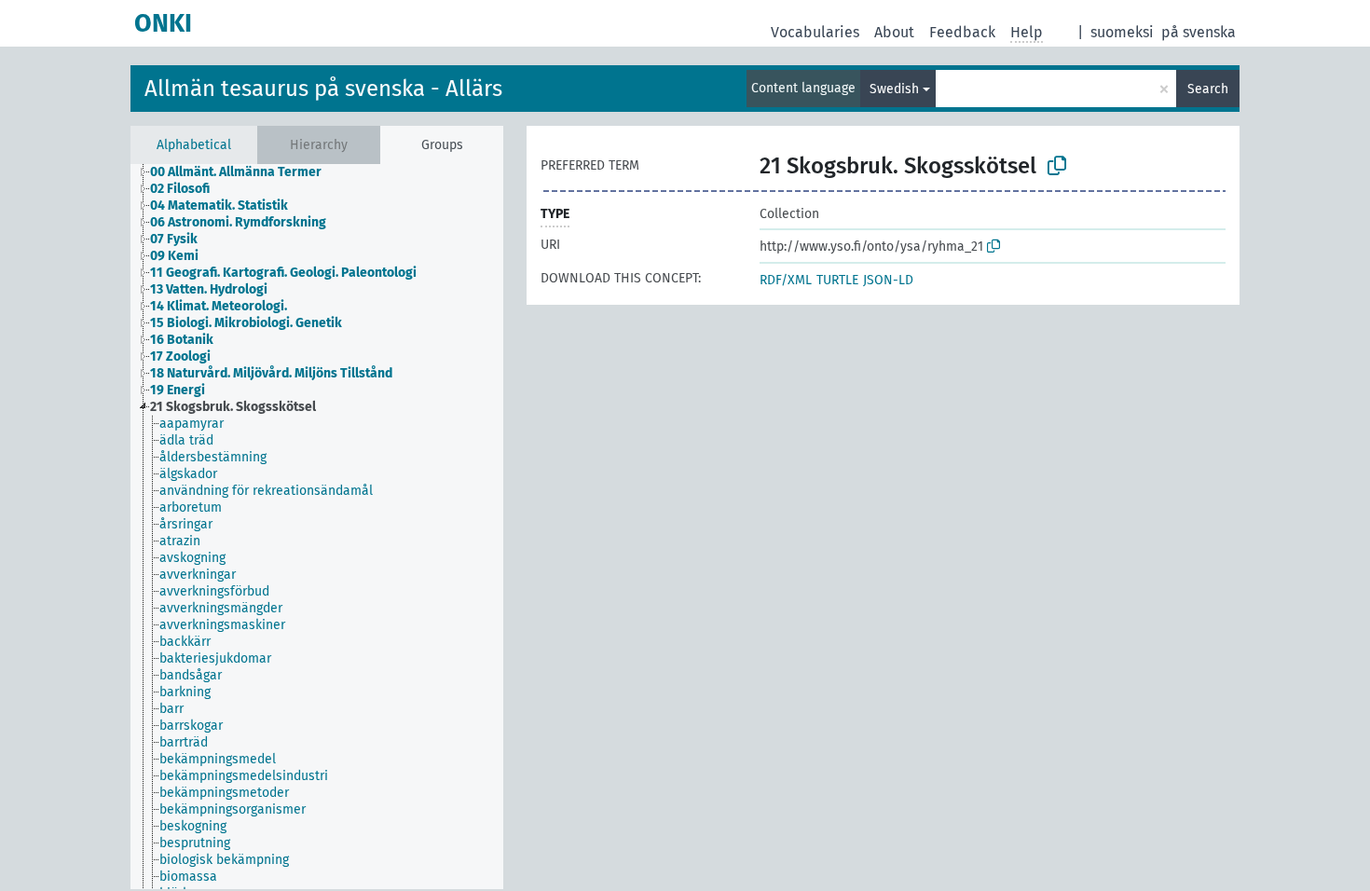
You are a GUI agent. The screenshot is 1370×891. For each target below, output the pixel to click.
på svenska (1198, 32)
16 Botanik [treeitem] (181, 340)
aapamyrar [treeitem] (191, 424)
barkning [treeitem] (185, 692)
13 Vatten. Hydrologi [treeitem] (208, 289)
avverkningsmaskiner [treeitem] (222, 625)
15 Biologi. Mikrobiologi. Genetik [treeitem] (246, 323)
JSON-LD (888, 280)
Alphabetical (194, 145)
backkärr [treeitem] (185, 642)
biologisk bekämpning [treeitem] (224, 860)
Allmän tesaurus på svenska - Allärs (323, 88)
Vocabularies (815, 32)
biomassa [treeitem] (188, 876)
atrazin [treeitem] (179, 541)
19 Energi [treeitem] (177, 390)
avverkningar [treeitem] (197, 575)
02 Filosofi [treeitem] (180, 189)
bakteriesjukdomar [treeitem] (215, 658)
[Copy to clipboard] (1057, 166)
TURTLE (837, 280)
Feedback (962, 32)
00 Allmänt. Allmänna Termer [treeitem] (236, 172)
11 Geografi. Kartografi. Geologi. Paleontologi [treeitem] (283, 273)
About (894, 32)
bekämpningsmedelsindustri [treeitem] (243, 776)
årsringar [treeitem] (185, 524)
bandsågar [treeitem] (190, 675)
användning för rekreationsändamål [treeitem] (266, 491)
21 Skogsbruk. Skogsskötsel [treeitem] (233, 407)
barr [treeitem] (171, 709)
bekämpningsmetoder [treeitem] (224, 793)
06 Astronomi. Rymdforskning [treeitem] (238, 222)
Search (1207, 89)
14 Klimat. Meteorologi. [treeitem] (218, 306)
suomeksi (1122, 32)
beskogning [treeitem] (192, 826)
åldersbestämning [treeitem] (213, 457)
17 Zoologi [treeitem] (180, 356)
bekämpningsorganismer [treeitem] (232, 809)
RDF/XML (786, 280)
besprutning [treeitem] (194, 843)
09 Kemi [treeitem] (174, 256)
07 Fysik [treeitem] (174, 239)
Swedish (894, 89)
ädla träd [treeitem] (186, 440)
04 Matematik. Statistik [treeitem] (219, 205)
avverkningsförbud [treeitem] (214, 591)
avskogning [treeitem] (192, 558)
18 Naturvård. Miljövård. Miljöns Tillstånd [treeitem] (271, 373)
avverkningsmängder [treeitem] (220, 608)
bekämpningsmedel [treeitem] (217, 759)
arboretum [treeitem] (190, 507)
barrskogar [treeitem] (191, 725)
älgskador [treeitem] (188, 474)
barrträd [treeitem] (183, 742)
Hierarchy (319, 145)
